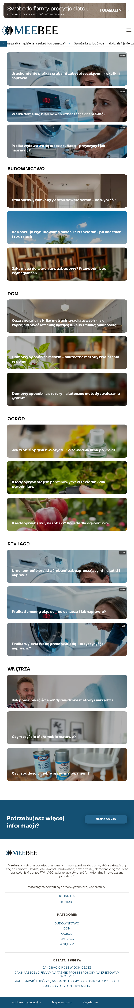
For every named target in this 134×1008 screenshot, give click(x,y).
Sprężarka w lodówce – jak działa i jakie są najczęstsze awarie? (64, 43)
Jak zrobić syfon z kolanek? (66, 986)
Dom (13, 294)
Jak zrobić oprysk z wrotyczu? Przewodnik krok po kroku (63, 450)
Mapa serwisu (62, 1002)
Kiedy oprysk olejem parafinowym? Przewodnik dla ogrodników (58, 484)
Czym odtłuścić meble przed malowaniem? (51, 773)
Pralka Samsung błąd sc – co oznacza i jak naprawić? (59, 114)
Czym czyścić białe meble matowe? (44, 737)
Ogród (16, 419)
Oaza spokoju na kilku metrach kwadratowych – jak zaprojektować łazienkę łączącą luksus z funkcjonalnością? (65, 322)
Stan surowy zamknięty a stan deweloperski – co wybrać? (64, 200)
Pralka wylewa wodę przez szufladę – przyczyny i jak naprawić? (58, 148)
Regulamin (90, 1002)
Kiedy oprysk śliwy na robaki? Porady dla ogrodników (61, 523)
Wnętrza (19, 669)
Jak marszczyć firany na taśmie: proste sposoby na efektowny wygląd (67, 974)
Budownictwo (26, 168)
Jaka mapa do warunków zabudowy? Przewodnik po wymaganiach (59, 270)
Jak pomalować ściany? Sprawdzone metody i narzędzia (63, 700)
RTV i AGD (19, 544)
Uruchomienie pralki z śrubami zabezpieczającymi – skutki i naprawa (66, 75)
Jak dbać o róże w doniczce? (67, 967)
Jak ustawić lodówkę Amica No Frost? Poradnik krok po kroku (67, 981)
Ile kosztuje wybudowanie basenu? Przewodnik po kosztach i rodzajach (66, 234)
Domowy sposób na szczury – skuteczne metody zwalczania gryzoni (66, 396)
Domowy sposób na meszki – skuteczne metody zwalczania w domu (65, 359)
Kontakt (67, 902)
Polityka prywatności (26, 1002)
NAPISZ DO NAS (106, 819)
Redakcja (67, 896)
